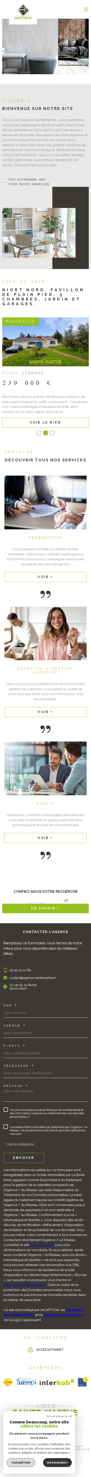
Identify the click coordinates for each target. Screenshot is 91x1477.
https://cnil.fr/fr (42, 1245)
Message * (16, 1086)
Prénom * (15, 1026)
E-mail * (15, 1046)
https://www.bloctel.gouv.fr (25, 1285)
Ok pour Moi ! (57, 1463)
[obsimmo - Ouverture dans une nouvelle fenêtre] (83, 1382)
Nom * (10, 1005)
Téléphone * (19, 1066)
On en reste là (56, 1416)
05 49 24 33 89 (20, 970)
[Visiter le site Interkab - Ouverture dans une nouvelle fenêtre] (57, 1382)
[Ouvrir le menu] (86, 9)
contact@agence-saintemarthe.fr (32, 978)
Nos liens (81, 1449)
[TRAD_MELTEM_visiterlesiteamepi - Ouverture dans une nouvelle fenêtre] (26, 1382)
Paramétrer (21, 1463)
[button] (39, 433)
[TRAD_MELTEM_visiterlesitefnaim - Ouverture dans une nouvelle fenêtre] (8, 1382)
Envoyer (23, 1158)
